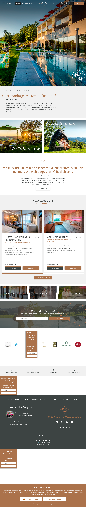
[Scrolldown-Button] (43, 82)
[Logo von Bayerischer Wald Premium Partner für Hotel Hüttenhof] (66, 344)
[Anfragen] (71, 3)
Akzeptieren (31, 353)
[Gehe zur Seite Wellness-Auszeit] (64, 221)
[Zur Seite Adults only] (78, 75)
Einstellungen (32, 356)
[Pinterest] (67, 422)
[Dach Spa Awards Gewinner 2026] (43, 344)
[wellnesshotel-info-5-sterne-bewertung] (8, 344)
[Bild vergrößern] (8, 414)
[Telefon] (62, 3)
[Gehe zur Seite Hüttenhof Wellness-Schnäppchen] (22, 221)
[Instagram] (56, 422)
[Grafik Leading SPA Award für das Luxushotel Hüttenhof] (54, 344)
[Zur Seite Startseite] (43, 3)
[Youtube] (72, 422)
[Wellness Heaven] (20, 344)
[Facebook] (61, 422)
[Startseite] (5, 91)
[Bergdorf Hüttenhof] (43, 442)
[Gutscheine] (66, 3)
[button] (4, 47)
